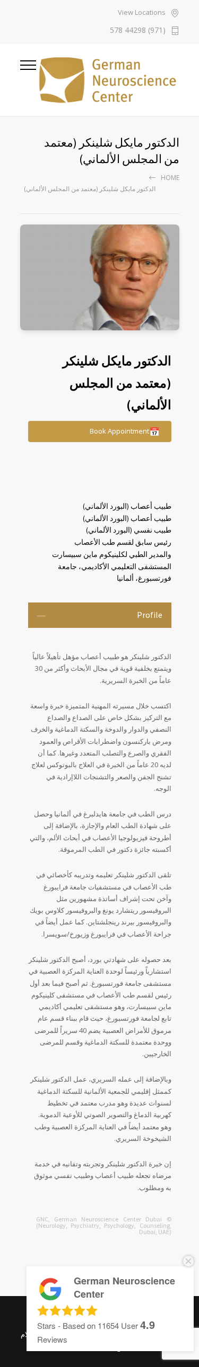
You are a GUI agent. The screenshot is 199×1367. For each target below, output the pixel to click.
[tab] (99, 615)
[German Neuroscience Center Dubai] (107, 79)
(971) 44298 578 (138, 30)
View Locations (142, 13)
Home (170, 177)
